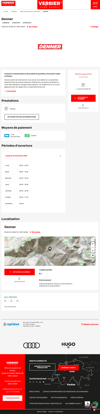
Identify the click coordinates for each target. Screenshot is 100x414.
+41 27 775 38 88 (12, 392)
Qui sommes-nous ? (73, 403)
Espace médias (77, 397)
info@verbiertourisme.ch (12, 389)
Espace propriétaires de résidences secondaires (65, 391)
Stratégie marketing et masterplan (45, 403)
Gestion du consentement (55, 411)
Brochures (34, 391)
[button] (50, 47)
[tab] (31, 156)
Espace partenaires (38, 397)
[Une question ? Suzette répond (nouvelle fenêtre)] (93, 407)
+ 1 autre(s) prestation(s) (83, 89)
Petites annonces (59, 397)
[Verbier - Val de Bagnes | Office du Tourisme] (50, 4)
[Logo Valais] (87, 404)
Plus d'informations (10, 306)
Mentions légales (42, 411)
